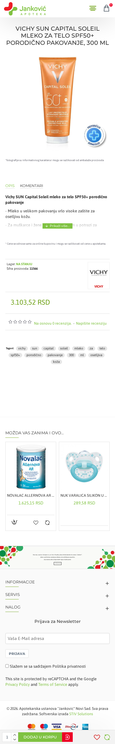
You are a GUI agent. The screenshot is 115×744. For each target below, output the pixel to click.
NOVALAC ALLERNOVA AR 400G (31, 495)
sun (34, 348)
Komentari (31, 186)
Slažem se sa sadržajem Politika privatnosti (48, 666)
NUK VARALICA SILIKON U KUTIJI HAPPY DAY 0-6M (84, 495)
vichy (22, 348)
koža (56, 362)
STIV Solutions (81, 714)
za (91, 348)
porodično (33, 355)
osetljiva (96, 355)
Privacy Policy (17, 684)
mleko (78, 348)
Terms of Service (52, 684)
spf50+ (15, 355)
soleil (64, 348)
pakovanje (55, 355)
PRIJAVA (17, 653)
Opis (10, 186)
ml (82, 355)
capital (49, 348)
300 (71, 355)
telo (102, 348)
